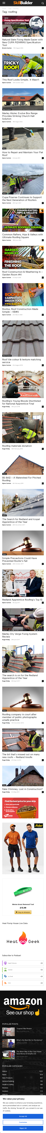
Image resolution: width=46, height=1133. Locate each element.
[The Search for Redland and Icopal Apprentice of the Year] (23, 502)
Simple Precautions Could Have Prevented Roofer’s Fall (19, 559)
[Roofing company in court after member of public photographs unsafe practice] (23, 699)
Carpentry (5, 268)
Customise (23, 1122)
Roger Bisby (6, 406)
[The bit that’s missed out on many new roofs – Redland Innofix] (23, 740)
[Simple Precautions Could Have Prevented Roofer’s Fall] (23, 543)
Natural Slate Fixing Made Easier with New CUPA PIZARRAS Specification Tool (22, 42)
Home (4, 8)
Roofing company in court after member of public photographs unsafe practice (19, 717)
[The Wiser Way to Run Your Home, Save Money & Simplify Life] (8, 1055)
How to (5, 630)
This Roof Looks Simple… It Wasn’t (20, 79)
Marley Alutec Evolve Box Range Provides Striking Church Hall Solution (20, 116)
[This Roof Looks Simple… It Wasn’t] (23, 65)
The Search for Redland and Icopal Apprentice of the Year (21, 520)
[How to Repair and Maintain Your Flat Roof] (23, 138)
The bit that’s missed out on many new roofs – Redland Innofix (21, 756)
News (4, 193)
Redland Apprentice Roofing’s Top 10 (22, 599)
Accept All (23, 1116)
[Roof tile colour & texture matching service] (23, 338)
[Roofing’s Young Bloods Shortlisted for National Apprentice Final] (23, 384)
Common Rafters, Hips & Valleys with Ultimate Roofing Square (22, 236)
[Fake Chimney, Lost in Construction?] (23, 776)
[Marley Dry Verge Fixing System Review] (23, 619)
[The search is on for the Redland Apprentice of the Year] (23, 659)
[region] (23, 1114)
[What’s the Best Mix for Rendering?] (8, 1043)
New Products (7, 36)
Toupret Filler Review (24, 1029)
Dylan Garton (6, 82)
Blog (4, 148)
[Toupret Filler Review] (8, 1032)
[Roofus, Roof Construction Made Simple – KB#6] (23, 294)
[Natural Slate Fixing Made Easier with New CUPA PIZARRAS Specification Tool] (23, 26)
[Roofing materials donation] (23, 427)
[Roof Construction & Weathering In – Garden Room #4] (23, 257)
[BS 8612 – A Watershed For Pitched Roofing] (23, 464)
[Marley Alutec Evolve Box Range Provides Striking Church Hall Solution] (23, 99)
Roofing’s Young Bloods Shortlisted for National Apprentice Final (21, 402)
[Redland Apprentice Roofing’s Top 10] (23, 583)
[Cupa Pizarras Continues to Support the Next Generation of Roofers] (23, 179)
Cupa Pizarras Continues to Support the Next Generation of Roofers (22, 198)
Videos (5, 76)
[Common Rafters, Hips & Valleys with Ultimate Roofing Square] (23, 220)
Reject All (23, 1128)
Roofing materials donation (17, 445)
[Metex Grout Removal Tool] (23, 891)
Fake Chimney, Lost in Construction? (22, 789)
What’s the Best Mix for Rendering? (29, 1040)
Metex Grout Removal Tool (23, 904)
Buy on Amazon (24, 912)
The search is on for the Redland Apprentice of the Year (20, 676)
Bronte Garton (7, 48)
